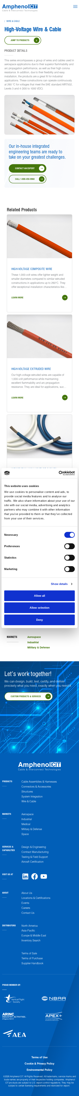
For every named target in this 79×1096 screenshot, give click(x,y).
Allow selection (40, 607)
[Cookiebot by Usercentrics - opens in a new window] (59, 473)
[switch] (69, 546)
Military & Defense (38, 647)
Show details (59, 583)
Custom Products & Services (26, 696)
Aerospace (34, 636)
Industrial (33, 642)
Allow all (39, 595)
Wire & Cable (13, 21)
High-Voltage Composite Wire (31, 269)
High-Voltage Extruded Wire (31, 368)
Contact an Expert (25, 168)
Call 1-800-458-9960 (25, 178)
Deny (39, 619)
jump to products (20, 40)
